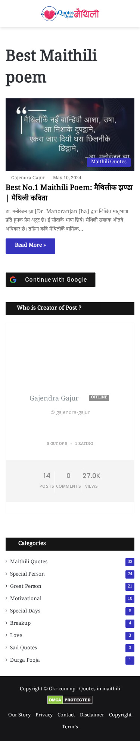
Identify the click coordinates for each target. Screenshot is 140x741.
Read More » (30, 246)
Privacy (44, 715)
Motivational (25, 599)
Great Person (25, 587)
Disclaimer (92, 715)
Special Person (27, 575)
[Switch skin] (9, 16)
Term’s (70, 727)
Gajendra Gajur (28, 178)
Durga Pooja (25, 661)
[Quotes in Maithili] (70, 13)
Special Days (25, 612)
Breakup (20, 624)
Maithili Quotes (28, 562)
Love (16, 636)
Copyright (120, 715)
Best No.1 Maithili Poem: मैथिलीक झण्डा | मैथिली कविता (69, 194)
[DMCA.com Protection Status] (70, 703)
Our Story (19, 715)
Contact (66, 715)
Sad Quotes (23, 649)
